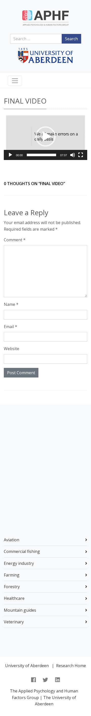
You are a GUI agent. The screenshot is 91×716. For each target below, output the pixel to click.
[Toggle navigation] (15, 81)
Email (10, 326)
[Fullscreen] (80, 154)
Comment (15, 240)
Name (11, 304)
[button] (45, 136)
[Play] (10, 154)
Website (11, 348)
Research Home (71, 665)
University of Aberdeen (27, 665)
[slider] (41, 155)
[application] (45, 136)
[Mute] (72, 154)
